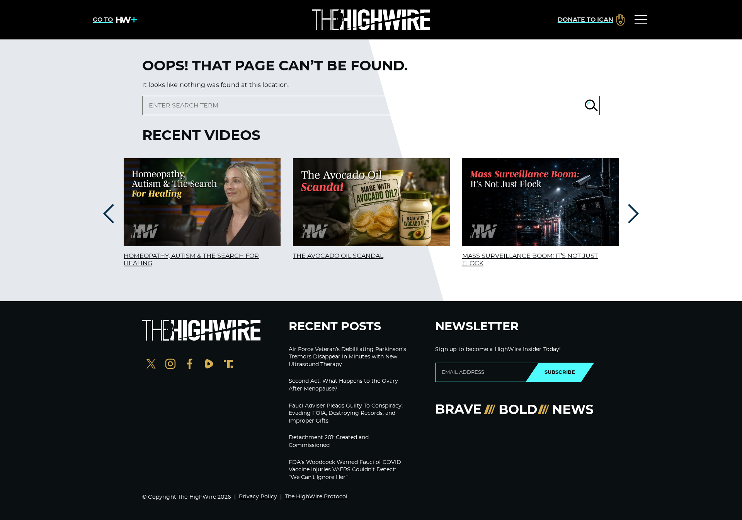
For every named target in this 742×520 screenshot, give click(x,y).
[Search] (592, 105)
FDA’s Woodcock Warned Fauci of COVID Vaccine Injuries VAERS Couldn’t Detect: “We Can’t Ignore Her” (345, 470)
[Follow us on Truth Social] (228, 365)
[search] (363, 105)
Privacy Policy (258, 497)
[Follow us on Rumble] (209, 365)
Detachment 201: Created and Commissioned (329, 441)
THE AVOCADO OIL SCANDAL (338, 256)
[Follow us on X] (151, 365)
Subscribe (560, 372)
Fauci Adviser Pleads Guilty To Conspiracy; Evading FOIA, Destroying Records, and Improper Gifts (346, 413)
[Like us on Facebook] (190, 365)
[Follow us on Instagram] (170, 365)
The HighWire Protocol (316, 497)
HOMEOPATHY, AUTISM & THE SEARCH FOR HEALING (191, 259)
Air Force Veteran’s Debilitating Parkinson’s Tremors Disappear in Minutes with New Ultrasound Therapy (347, 357)
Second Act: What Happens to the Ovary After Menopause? (343, 385)
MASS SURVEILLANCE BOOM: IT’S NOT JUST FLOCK (530, 259)
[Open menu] (640, 19)
